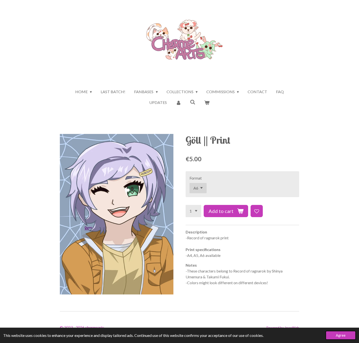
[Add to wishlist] (257, 211)
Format (196, 178)
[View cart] (207, 102)
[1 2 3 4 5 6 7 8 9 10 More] (193, 211)
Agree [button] (341, 335)
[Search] (193, 101)
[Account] (178, 102)
